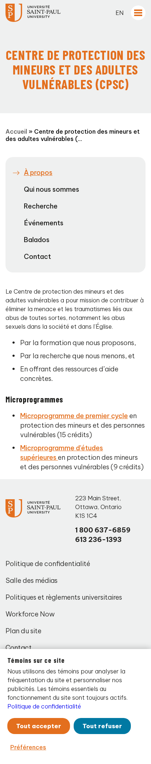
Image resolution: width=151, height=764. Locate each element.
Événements (43, 223)
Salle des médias (31, 580)
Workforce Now (30, 614)
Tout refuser (102, 726)
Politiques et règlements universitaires (63, 597)
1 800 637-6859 (102, 530)
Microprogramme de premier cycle (74, 416)
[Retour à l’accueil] (32, 13)
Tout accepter (38, 726)
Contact (37, 256)
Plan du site (23, 631)
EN (119, 12)
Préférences (28, 747)
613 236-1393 (98, 539)
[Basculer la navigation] (138, 12)
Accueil (16, 131)
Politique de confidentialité (47, 563)
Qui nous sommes (51, 189)
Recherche (41, 206)
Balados (36, 240)
